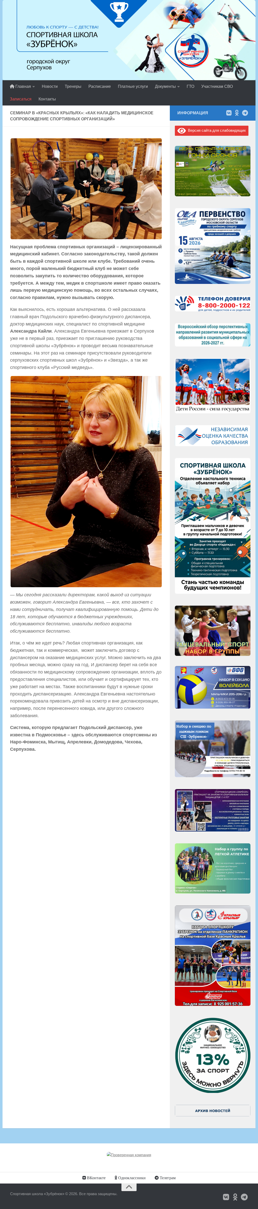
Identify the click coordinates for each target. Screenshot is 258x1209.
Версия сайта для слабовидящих (216, 130)
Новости (50, 86)
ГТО (190, 86)
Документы (165, 86)
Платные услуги (133, 86)
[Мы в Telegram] (245, 113)
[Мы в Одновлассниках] (237, 113)
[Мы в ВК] (229, 113)
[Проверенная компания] (129, 1155)
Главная (22, 86)
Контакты (47, 99)
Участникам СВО (217, 86)
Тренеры (73, 86)
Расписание (99, 86)
